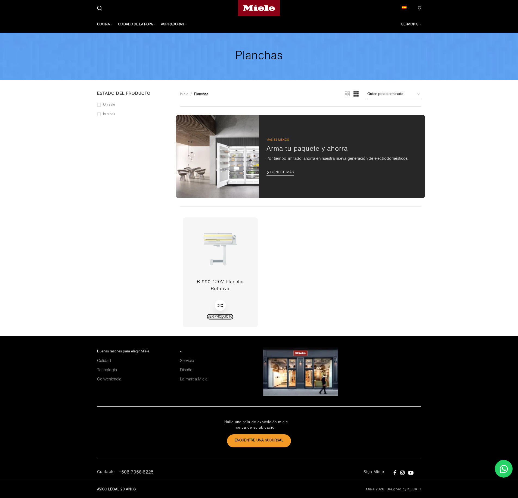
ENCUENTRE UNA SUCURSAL (259, 440)
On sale (109, 104)
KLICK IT (414, 489)
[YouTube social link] (410, 473)
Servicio (187, 361)
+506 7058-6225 (136, 472)
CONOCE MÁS (282, 172)
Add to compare (220, 305)
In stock (109, 114)
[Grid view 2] (347, 94)
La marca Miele (193, 379)
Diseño (186, 370)
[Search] (99, 8)
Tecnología (107, 370)
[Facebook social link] (395, 473)
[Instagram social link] (402, 473)
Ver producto (220, 316)
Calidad (104, 361)
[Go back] (228, 56)
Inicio (184, 94)
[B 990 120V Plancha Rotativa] (220, 249)
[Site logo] (259, 8)
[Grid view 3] (356, 94)
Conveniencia (109, 379)
